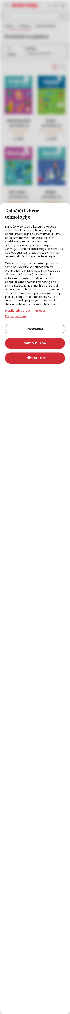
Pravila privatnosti (18, 311)
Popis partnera (15, 316)
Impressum (40, 311)
